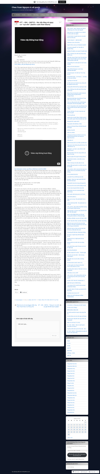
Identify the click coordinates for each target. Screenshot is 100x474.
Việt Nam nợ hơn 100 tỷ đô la (73, 42)
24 (71, 432)
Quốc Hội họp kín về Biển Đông (74, 282)
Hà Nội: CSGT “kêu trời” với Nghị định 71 (76, 280)
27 (79, 432)
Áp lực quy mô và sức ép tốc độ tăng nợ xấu (76, 185)
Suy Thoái (56, 299)
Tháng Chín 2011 (71, 400)
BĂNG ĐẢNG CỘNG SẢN (72, 310)
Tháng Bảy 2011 (70, 405)
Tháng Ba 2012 (70, 385)
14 (82, 427)
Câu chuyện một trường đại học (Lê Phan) (76, 194)
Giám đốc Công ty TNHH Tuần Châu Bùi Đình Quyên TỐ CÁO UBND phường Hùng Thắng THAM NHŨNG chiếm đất (77, 59)
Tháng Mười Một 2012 (72, 366)
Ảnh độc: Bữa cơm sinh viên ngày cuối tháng (76, 316)
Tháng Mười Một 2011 (72, 395)
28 (82, 432)
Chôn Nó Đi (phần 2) (71, 196)
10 (71, 427)
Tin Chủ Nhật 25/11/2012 (72, 174)
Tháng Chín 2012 (71, 371)
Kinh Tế (29, 14)
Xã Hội (23, 14)
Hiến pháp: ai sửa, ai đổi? (72, 272)
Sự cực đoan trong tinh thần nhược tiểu (75, 188)
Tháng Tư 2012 (70, 383)
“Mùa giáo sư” (70, 140)
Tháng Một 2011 (70, 412)
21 (82, 429)
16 (68, 429)
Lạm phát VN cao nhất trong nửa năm (75, 176)
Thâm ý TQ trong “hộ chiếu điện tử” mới (75, 162)
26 (77, 432)
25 (74, 432)
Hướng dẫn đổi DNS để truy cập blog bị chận (76, 86)
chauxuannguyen (19, 299)
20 (79, 429)
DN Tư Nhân (47, 299)
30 (68, 434)
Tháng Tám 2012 (71, 373)
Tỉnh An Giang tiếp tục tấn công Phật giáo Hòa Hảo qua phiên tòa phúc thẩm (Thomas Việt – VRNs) (77, 107)
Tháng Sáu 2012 (70, 378)
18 (74, 429)
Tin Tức (18, 14)
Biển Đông (36, 14)
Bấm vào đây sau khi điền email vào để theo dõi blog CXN (77, 455)
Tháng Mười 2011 (71, 397)
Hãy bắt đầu (62, 2)
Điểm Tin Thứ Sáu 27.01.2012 (73, 322)
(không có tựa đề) (71, 130)
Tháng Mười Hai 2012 (72, 363)
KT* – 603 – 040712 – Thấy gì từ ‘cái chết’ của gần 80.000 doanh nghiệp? (48, 305)
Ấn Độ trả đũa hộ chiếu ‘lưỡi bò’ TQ (74, 262)
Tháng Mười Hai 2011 (72, 393)
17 (71, 429)
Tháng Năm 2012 (71, 380)
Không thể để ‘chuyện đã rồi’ (73, 121)
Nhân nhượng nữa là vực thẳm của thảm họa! (77, 142)
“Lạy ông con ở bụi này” (72, 80)
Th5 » (71, 437)
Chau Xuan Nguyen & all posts (26, 7)
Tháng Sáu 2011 (70, 407)
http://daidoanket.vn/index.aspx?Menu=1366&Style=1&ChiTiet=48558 (30, 169)
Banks (30, 299)
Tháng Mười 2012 (71, 368)
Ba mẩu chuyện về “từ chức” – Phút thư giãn (76, 252)
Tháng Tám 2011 (70, 402)
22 (85, 429)
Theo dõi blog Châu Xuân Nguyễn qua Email (76, 443)
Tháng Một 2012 (70, 390)
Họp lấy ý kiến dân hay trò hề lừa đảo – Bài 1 (76, 328)
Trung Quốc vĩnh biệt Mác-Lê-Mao (74, 123)
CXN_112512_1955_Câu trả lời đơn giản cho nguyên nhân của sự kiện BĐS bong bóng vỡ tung (77, 171)
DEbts (43, 299)
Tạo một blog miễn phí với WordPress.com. (21, 471)
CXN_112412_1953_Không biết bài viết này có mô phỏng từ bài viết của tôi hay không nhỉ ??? (76, 277)
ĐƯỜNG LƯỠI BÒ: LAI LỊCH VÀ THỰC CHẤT (77, 218)
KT (35, 299)
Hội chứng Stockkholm (72, 250)
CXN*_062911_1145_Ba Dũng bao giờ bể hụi (25, 64)
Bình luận (54, 335)
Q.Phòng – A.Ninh (45, 14)
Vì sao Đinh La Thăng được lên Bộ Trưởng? (76, 305)
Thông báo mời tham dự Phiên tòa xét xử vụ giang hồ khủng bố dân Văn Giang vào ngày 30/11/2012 (76, 136)
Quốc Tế (53, 14)
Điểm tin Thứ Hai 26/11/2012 (73, 66)
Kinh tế (51, 299)
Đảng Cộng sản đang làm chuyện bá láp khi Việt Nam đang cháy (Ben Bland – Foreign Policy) (76, 94)
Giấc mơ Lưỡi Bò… (71, 132)
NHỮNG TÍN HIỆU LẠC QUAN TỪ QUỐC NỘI (77, 51)
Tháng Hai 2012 (70, 388)
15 (85, 427)
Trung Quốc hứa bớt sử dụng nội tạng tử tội (76, 183)
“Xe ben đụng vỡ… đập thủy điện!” (74, 40)
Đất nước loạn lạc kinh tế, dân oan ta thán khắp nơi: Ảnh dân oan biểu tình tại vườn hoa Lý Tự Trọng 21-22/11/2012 (76, 225)
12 (77, 427)
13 (79, 427)
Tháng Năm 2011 (71, 410)
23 (68, 432)
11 (74, 427)
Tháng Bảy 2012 (70, 376)
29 (85, 432)
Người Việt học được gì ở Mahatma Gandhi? (76, 44)
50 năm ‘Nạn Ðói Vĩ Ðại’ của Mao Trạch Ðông (77, 220)
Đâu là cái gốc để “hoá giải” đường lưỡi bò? (76, 156)
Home (13, 15)
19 (77, 429)
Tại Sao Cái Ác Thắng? (72, 307)
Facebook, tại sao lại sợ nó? (73, 293)
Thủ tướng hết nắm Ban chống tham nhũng (76, 232)
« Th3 (68, 437)
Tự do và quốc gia (71, 115)
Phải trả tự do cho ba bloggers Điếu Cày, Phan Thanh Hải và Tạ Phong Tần (27, 305)
